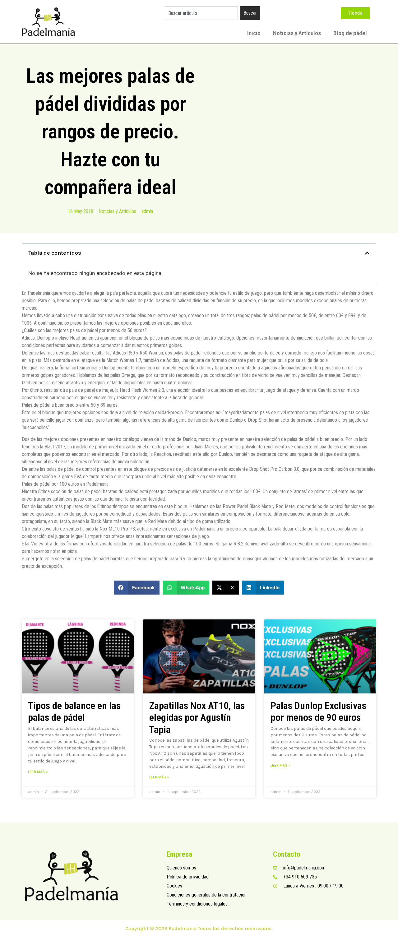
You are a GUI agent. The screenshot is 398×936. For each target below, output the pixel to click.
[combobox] (201, 13)
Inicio (254, 33)
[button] (367, 253)
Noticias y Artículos (297, 33)
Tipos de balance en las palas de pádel (74, 711)
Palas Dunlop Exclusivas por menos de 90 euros (318, 711)
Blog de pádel (350, 33)
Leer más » (38, 772)
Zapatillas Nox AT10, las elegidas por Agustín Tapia (197, 717)
